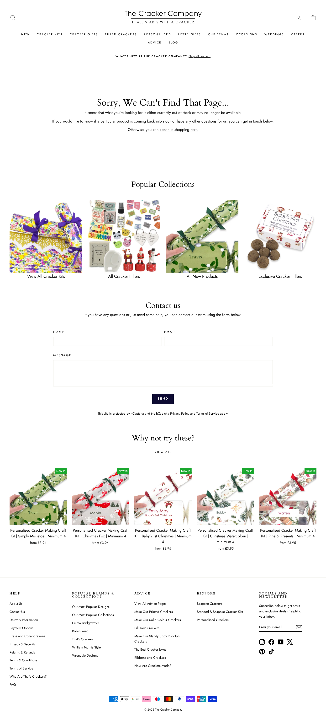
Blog (173, 42)
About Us (16, 603)
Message (62, 355)
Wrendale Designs (85, 655)
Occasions (247, 34)
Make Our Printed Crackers (153, 611)
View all (162, 452)
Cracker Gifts (84, 34)
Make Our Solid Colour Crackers (157, 619)
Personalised (157, 34)
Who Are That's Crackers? (28, 676)
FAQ (13, 684)
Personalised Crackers (213, 619)
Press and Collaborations (27, 636)
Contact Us (17, 611)
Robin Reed (80, 631)
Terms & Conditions (23, 660)
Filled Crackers (121, 34)
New (25, 34)
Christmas (218, 34)
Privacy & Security (22, 644)
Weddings (274, 34)
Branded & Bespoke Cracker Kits (220, 611)
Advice (154, 42)
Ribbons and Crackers (150, 657)
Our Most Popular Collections (93, 614)
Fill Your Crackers (146, 628)
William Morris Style (86, 647)
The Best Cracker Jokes (150, 649)
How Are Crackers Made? (152, 665)
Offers (298, 34)
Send (163, 398)
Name (58, 332)
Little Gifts (189, 34)
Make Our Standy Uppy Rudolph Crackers (156, 639)
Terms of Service (207, 413)
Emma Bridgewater (85, 623)
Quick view (38, 520)
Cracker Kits (50, 34)
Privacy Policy (179, 413)
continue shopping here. (179, 129)
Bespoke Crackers (209, 603)
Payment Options (21, 628)
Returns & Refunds (22, 652)
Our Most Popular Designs (91, 606)
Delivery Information (24, 619)
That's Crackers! (83, 639)
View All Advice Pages (150, 603)
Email (170, 332)
